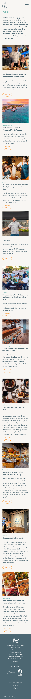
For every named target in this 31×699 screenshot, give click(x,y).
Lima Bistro (11, 195)
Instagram (15, 688)
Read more (7, 94)
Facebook (15, 685)
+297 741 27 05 (15, 647)
